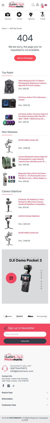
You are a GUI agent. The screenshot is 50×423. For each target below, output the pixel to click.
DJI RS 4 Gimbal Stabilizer (29, 216)
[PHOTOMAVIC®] (13, 357)
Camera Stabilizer (12, 191)
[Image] (25, 276)
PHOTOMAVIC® (15, 418)
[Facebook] (3, 386)
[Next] (3, 316)
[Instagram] (8, 386)
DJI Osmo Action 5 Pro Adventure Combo (32, 98)
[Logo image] (8, 316)
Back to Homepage (25, 58)
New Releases (9, 131)
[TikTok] (13, 386)
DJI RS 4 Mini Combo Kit (28, 140)
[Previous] (46, 316)
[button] (45, 5)
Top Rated (7, 72)
